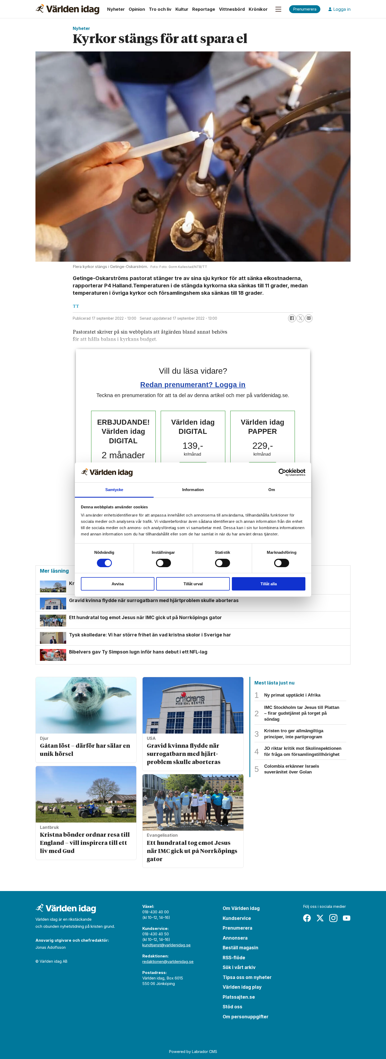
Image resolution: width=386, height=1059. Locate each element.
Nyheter (116, 9)
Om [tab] (271, 489)
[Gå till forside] (67, 9)
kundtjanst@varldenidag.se (166, 944)
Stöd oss (232, 1006)
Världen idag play (242, 987)
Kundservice (237, 918)
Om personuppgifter (245, 1016)
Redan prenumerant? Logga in (193, 385)
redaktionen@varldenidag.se (168, 961)
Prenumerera (237, 928)
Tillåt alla (268, 584)
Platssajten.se (239, 997)
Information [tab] (193, 489)
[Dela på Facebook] (292, 318)
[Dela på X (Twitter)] (300, 318)
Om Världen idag (241, 908)
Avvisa (118, 584)
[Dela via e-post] (309, 318)
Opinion (137, 9)
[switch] (163, 563)
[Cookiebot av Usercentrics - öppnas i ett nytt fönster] (282, 472)
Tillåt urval (193, 584)
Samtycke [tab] (114, 489)
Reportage (203, 9)
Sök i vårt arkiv (239, 967)
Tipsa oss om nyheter (247, 977)
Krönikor (258, 9)
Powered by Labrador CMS (193, 1051)
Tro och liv (160, 9)
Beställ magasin (240, 947)
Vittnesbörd (232, 9)
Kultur (181, 9)
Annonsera (235, 938)
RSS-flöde (234, 957)
